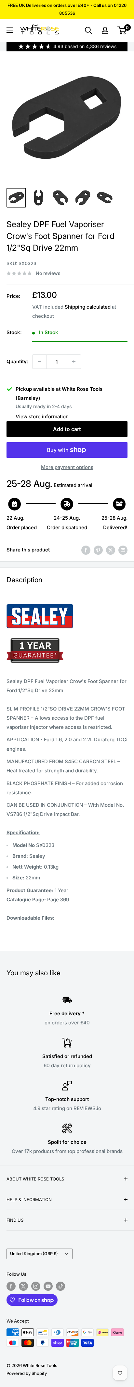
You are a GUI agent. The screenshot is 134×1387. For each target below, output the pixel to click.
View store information (42, 416)
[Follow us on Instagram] (35, 1286)
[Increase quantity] (74, 362)
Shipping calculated (88, 307)
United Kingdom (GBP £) (34, 1253)
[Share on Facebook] (85, 550)
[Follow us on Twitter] (23, 1286)
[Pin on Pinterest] (98, 550)
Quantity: (17, 361)
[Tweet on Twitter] (110, 550)
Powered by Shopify (27, 1373)
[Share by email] (122, 550)
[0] (122, 30)
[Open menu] (10, 30)
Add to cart (67, 429)
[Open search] (88, 30)
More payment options (67, 467)
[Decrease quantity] (39, 362)
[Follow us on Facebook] (11, 1286)
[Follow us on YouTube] (48, 1286)
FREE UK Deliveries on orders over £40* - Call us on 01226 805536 (67, 9)
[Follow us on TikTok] (60, 1286)
